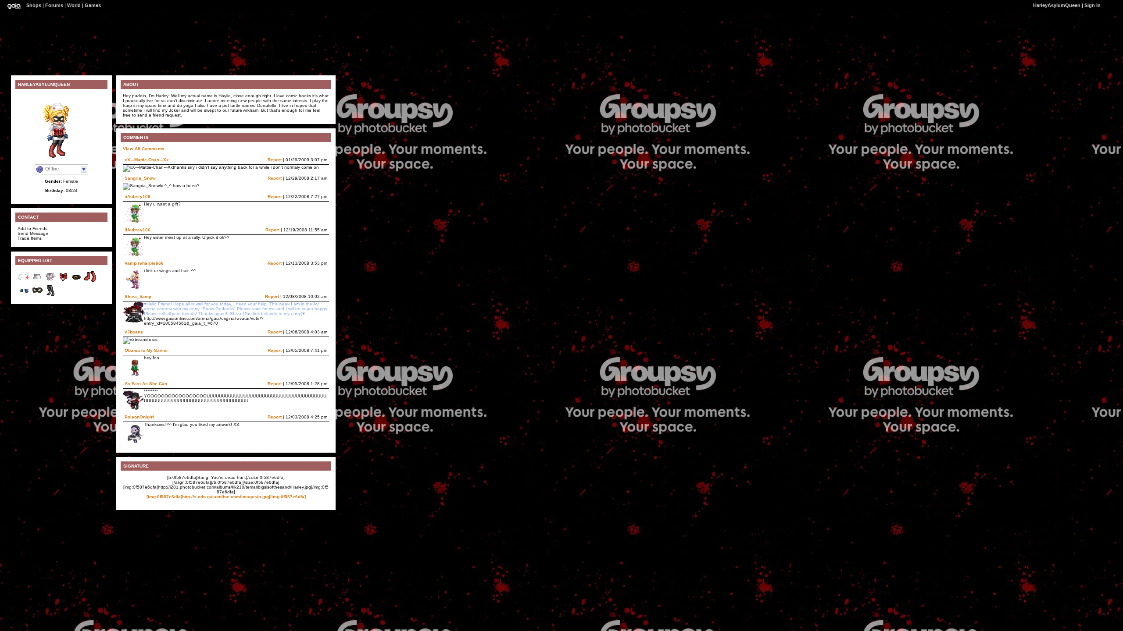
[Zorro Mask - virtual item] (37, 295)
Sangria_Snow (140, 178)
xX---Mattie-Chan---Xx (147, 159)
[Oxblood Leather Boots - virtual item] (90, 281)
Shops (33, 5)
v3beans (134, 332)
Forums (54, 5)
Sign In (1092, 5)
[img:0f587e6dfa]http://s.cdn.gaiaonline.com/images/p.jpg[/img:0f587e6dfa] (226, 496)
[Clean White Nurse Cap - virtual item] (24, 281)
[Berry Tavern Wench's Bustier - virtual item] (63, 281)
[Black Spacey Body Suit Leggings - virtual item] (50, 295)
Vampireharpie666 (144, 263)
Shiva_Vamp (138, 296)
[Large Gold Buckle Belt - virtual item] (76, 281)
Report (275, 159)
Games (93, 5)
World (74, 5)
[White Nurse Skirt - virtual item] (37, 281)
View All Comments (144, 148)
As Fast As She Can (146, 383)
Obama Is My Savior (146, 350)
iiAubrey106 (137, 196)
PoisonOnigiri (139, 417)
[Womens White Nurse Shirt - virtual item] (50, 281)
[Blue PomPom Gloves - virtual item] (24, 295)
